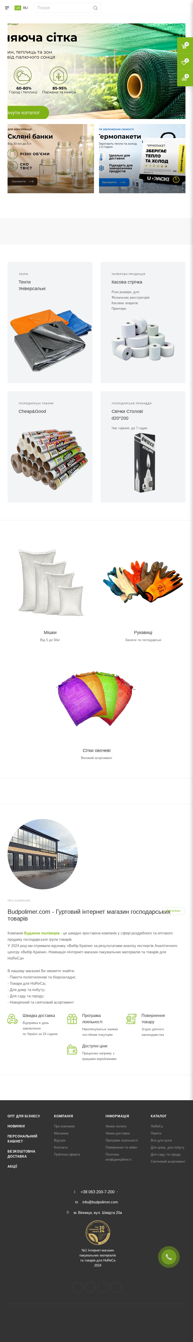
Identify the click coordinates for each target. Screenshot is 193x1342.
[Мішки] (50, 580)
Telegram (103, 1287)
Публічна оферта (67, 1154)
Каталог (159, 1116)
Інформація (117, 1116)
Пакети (156, 1133)
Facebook (77, 1287)
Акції (12, 1166)
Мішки (50, 632)
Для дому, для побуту (167, 1147)
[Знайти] (94, 8)
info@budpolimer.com (100, 1202)
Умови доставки (118, 1133)
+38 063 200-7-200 (98, 1192)
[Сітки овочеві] (96, 698)
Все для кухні (161, 1140)
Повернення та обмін (121, 1147)
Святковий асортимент (168, 1161)
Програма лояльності (122, 1140)
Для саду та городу (166, 1154)
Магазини (61, 1133)
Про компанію (64, 1126)
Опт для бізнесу (24, 1116)
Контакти (61, 1147)
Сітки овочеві (97, 750)
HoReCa (157, 1126)
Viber (115, 1287)
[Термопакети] (143, 158)
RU (25, 8)
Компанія (63, 1116)
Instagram (90, 1287)
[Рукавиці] (143, 580)
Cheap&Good (32, 411)
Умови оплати (116, 1126)
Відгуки (59, 1140)
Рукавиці (143, 632)
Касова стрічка (127, 282)
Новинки (16, 1126)
